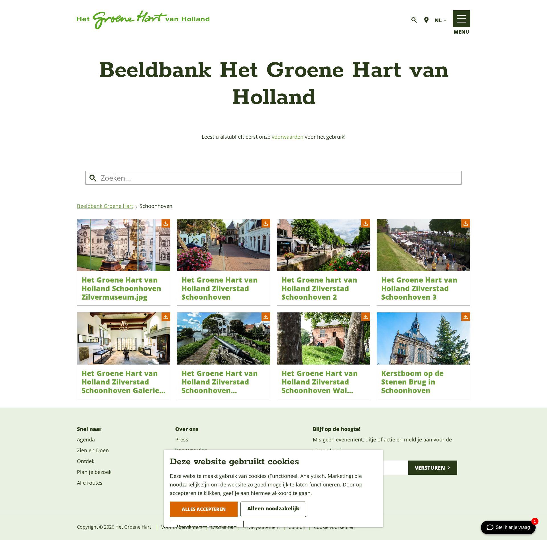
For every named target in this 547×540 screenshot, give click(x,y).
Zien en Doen (93, 450)
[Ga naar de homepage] (143, 20)
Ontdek (85, 461)
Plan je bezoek (94, 472)
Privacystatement (261, 527)
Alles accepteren (204, 509)
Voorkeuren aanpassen (207, 526)
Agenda (86, 439)
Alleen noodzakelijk (273, 508)
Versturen (430, 467)
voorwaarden (288, 136)
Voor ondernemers (182, 527)
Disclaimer (222, 527)
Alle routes (90, 482)
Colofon (297, 527)
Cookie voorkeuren (334, 527)
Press (181, 439)
